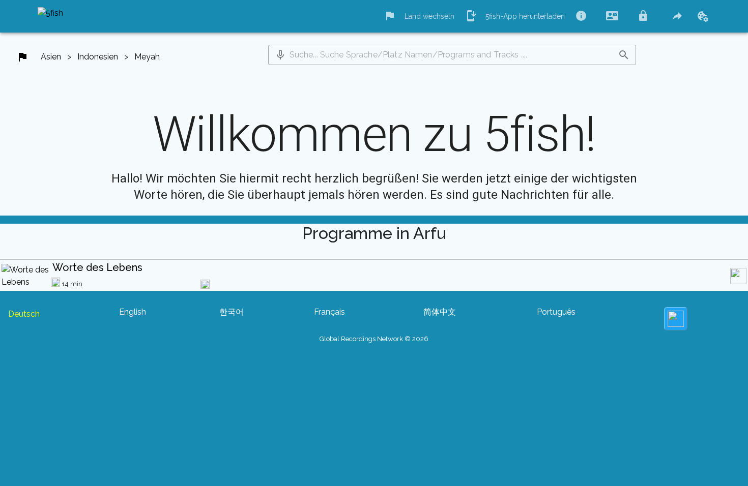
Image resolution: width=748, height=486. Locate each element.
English (132, 312)
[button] (280, 55)
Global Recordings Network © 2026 (374, 339)
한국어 (231, 312)
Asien (51, 57)
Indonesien (97, 57)
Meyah (147, 57)
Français (329, 312)
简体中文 (439, 312)
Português (556, 312)
